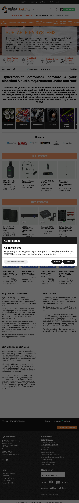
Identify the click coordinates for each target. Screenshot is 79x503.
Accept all (69, 261)
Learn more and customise (16, 261)
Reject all (57, 261)
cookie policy (8, 253)
